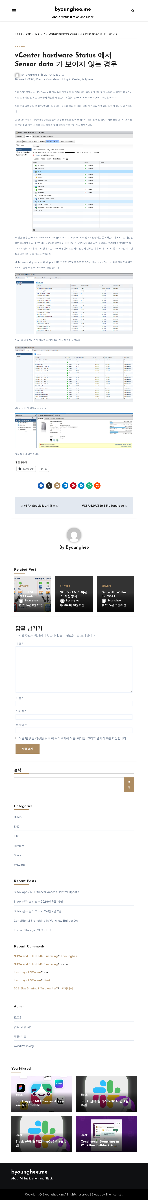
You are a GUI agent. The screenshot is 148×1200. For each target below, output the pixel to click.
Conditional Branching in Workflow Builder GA (46, 920)
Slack (17, 855)
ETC (16, 836)
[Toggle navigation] (14, 10)
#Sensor (40, 79)
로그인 (18, 1017)
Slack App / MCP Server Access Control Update (46, 892)
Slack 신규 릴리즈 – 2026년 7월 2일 (38, 911)
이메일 (21, 711)
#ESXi (30, 79)
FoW (47, 980)
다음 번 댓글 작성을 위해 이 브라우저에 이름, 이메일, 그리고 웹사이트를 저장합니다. (73, 738)
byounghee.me (73, 9)
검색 (17, 770)
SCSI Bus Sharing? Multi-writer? (36, 988)
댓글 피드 (20, 1036)
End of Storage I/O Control (32, 930)
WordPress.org (24, 1046)
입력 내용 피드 (23, 1027)
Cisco (17, 817)
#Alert (22, 79)
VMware (20, 46)
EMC (17, 826)
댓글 (19, 643)
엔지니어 (67, 988)
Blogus (96, 1194)
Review (19, 845)
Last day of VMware (27, 972)
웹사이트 (21, 725)
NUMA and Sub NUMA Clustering (36, 956)
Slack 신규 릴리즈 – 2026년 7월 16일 (38, 901)
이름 (19, 698)
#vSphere (87, 79)
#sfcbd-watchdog (57, 79)
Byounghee (32, 74)
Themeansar (114, 1194)
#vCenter (74, 79)
